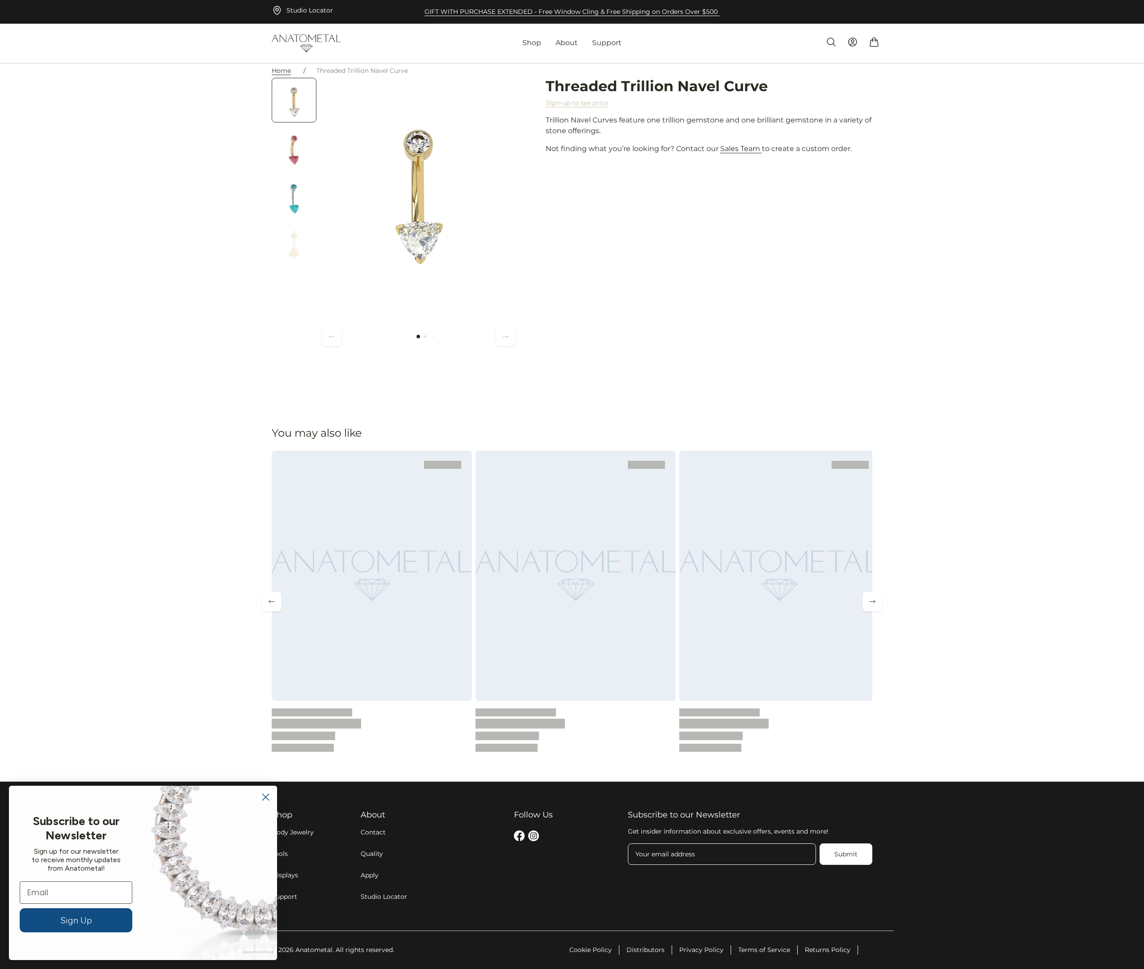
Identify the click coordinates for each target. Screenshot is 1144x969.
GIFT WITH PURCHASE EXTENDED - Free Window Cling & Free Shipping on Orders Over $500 (572, 12)
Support (607, 42)
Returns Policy (827, 950)
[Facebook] (519, 837)
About (566, 42)
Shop (531, 42)
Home (281, 71)
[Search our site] (831, 42)
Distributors (646, 950)
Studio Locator (309, 10)
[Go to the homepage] (306, 43)
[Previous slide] (331, 336)
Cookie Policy (590, 950)
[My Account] (852, 42)
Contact (373, 832)
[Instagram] (533, 837)
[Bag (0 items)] (874, 42)
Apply (370, 875)
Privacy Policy (701, 950)
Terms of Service (764, 950)
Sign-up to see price (577, 103)
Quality (372, 854)
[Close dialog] (265, 797)
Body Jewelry (293, 832)
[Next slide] (505, 336)
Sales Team (741, 148)
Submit (846, 854)
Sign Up (76, 920)
